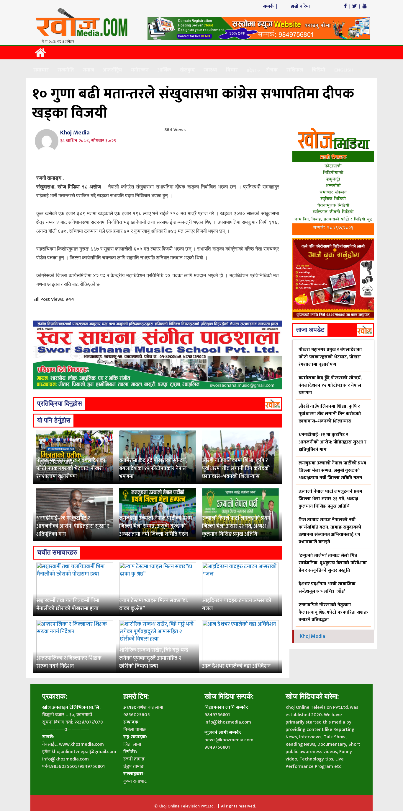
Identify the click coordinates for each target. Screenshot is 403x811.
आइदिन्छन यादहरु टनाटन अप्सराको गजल (236, 604)
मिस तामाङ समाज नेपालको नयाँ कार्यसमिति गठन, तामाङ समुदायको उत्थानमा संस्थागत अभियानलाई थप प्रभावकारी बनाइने (330, 531)
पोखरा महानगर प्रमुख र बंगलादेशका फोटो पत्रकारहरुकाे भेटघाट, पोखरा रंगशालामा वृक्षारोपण (70, 468)
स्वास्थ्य (210, 70)
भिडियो (318, 70)
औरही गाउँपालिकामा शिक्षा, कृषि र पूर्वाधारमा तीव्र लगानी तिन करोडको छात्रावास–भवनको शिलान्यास (236, 468)
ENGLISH (343, 70)
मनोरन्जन (140, 70)
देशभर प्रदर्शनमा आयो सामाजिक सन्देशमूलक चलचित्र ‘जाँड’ (327, 587)
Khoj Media (75, 133)
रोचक (272, 70)
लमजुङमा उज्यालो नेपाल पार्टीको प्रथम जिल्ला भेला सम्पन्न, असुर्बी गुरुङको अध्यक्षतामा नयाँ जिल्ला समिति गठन (155, 526)
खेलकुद (187, 70)
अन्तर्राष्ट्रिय (112, 70)
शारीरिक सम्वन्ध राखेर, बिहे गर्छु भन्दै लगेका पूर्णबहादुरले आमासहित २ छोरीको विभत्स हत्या (153, 658)
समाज (88, 70)
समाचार (41, 70)
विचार (232, 70)
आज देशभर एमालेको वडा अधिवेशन (236, 666)
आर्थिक (164, 70)
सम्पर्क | (271, 6)
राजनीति (66, 70)
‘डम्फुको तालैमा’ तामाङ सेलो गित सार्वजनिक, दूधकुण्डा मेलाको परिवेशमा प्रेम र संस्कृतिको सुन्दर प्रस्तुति (333, 563)
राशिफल (294, 70)
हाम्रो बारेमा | (303, 6)
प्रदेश (251, 70)
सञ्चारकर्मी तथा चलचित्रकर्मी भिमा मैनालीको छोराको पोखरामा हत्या (67, 604)
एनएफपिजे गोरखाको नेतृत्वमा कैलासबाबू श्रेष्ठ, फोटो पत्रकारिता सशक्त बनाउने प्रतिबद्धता (333, 612)
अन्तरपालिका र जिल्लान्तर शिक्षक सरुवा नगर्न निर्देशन (68, 662)
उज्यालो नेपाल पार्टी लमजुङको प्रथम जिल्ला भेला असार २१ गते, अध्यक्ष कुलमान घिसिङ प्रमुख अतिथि (236, 526)
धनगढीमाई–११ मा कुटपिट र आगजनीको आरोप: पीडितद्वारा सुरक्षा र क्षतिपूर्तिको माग (72, 526)
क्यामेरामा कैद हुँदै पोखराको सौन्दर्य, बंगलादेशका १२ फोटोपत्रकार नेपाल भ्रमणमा (153, 468)
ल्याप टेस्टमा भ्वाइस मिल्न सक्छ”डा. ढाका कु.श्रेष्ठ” (153, 604)
